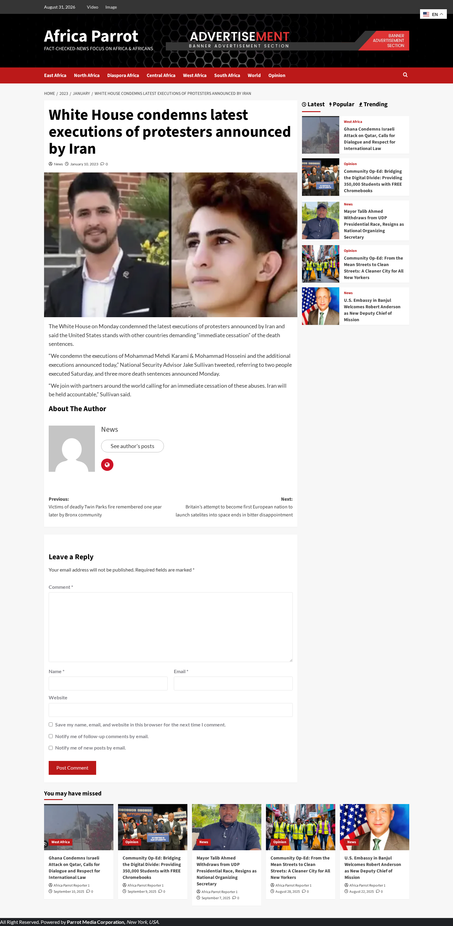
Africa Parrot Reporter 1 (72, 885)
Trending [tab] (375, 104)
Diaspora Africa (123, 75)
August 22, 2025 (361, 891)
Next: (234, 507)
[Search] (405, 75)
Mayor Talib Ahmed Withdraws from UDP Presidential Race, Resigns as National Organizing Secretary (374, 224)
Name (56, 671)
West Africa (194, 75)
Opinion (276, 75)
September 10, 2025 (69, 891)
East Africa (55, 75)
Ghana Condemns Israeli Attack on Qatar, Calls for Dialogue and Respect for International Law (369, 139)
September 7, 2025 (216, 898)
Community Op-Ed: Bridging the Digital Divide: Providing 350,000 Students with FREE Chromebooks (373, 181)
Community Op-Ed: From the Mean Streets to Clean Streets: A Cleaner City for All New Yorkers (373, 268)
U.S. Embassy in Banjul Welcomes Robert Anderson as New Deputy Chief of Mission (372, 310)
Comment (61, 587)
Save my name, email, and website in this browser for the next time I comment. (140, 724)
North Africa (87, 75)
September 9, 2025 (142, 891)
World (254, 75)
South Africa (227, 75)
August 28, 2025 (287, 891)
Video (92, 7)
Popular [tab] (343, 104)
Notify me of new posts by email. (90, 747)
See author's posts (132, 446)
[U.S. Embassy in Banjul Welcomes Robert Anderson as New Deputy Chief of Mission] (321, 305)
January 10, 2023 (84, 164)
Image (111, 7)
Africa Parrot (91, 36)
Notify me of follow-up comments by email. (102, 736)
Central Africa (161, 75)
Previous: (105, 507)
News (58, 164)
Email (181, 671)
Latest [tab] (315, 104)
